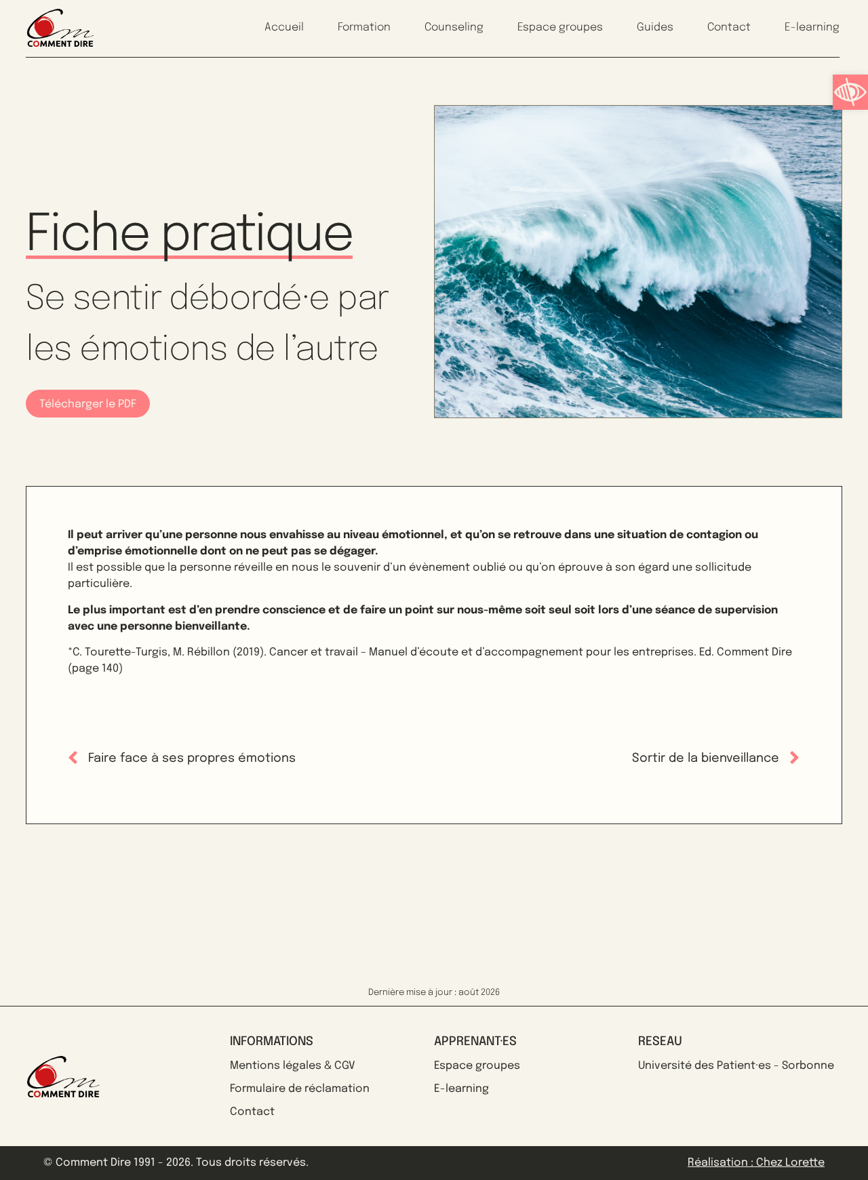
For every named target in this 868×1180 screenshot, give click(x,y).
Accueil (284, 27)
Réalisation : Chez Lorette (756, 1162)
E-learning (812, 27)
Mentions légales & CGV (292, 1066)
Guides (655, 27)
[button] (850, 92)
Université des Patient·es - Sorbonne (736, 1066)
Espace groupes (560, 27)
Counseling (454, 27)
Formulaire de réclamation (300, 1089)
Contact (729, 27)
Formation (364, 27)
